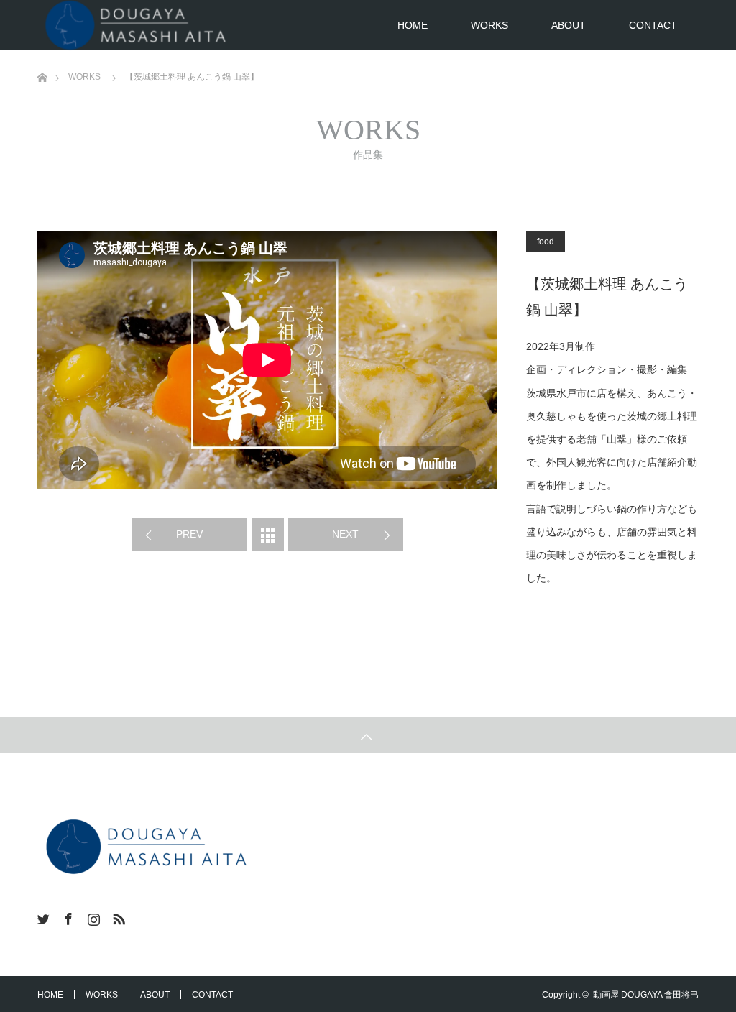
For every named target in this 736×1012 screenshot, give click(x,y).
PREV (189, 534)
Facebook (67, 916)
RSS (117, 916)
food (545, 241)
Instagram (92, 916)
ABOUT (568, 25)
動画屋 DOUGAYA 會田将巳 (646, 995)
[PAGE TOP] (368, 735)
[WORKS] (268, 534)
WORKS (489, 25)
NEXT (345, 534)
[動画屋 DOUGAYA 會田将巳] (145, 847)
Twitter (41, 916)
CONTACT (653, 25)
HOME (412, 25)
